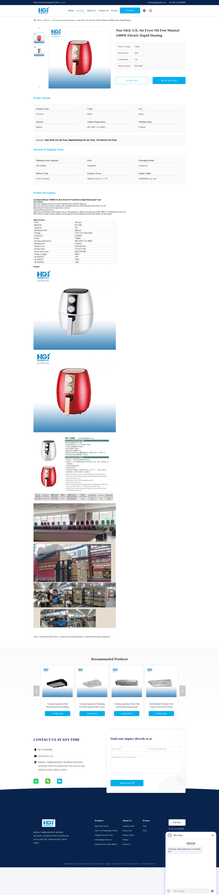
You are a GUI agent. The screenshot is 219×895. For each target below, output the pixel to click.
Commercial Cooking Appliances (63, 20)
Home (71, 10)
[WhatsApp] (39, 783)
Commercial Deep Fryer (48, 637)
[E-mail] (62, 783)
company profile (128, 826)
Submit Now (126, 783)
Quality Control (128, 835)
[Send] (213, 891)
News (145, 831)
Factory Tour (127, 831)
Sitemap (125, 840)
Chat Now (130, 10)
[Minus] (212, 835)
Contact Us (103, 10)
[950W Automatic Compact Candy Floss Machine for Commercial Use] (92, 682)
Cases (145, 826)
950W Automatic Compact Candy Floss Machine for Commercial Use (92, 707)
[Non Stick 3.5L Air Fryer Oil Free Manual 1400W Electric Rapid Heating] (80, 57)
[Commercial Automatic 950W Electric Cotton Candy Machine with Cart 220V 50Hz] (57, 682)
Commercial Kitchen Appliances (97, 637)
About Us (91, 10)
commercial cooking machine (71, 637)
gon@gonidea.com (45, 756)
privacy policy (69, 864)
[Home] (43, 10)
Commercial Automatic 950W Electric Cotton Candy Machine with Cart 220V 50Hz (57, 707)
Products (80, 10)
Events (114, 10)
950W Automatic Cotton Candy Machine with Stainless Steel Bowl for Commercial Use (127, 707)
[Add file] (169, 891)
